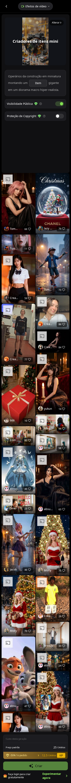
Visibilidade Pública (20, 104)
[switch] (59, 103)
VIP (61, 755)
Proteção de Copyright (21, 116)
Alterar (56, 22)
